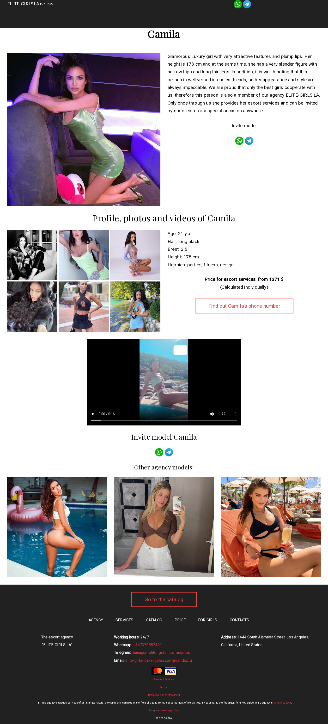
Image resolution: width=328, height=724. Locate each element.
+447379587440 (147, 645)
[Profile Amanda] (271, 527)
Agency (103, 14)
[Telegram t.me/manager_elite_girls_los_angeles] (247, 3)
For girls (197, 14)
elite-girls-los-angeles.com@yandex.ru (158, 660)
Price (180, 620)
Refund (164, 687)
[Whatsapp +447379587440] (238, 3)
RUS (50, 4)
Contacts (231, 14)
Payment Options (164, 679)
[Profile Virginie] (164, 527)
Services (134, 14)
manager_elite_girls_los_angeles (161, 652)
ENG (43, 4)
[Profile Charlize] (57, 527)
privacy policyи (282, 702)
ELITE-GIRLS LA (23, 3)
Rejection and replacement (164, 695)
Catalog (166, 14)
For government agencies (164, 710)
